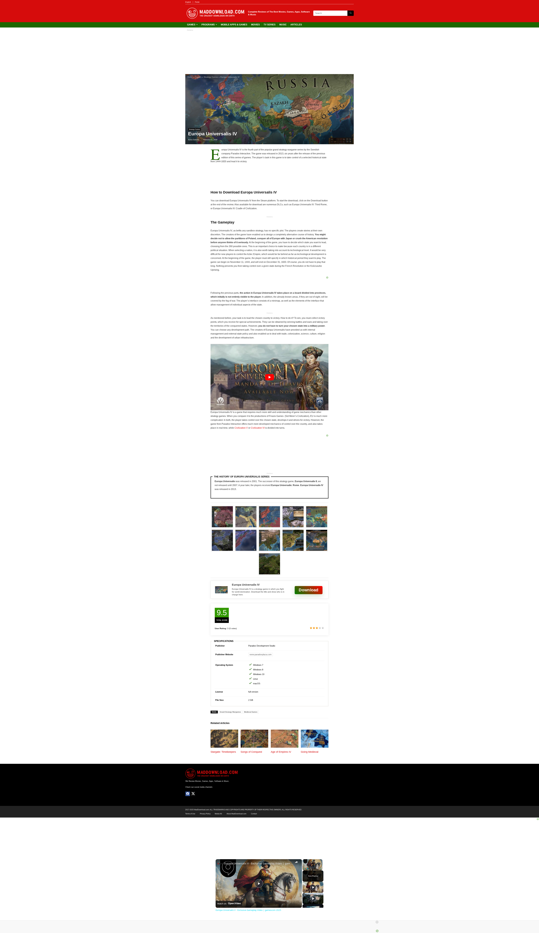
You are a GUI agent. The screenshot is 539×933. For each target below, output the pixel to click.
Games (191, 24)
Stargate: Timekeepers (223, 751)
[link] (220, 863)
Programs (208, 24)
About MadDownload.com (236, 814)
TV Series (270, 24)
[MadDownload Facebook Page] (187, 794)
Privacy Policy (205, 814)
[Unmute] (307, 868)
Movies (255, 24)
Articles (296, 24)
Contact (254, 814)
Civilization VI (258, 428)
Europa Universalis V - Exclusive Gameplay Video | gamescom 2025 (258, 863)
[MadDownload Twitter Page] (193, 794)
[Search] (350, 13)
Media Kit (218, 814)
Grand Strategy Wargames (230, 712)
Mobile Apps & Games (234, 24)
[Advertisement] (269, 50)
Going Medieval (309, 751)
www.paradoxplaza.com (261, 654)
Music (283, 24)
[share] (296, 862)
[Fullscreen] (320, 868)
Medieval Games (250, 712)
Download (308, 590)
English (188, 2)
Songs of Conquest (251, 751)
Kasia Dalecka (193, 140)
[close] (377, 922)
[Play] (304, 868)
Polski (197, 2)
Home (190, 77)
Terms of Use (190, 814)
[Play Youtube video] (269, 377)
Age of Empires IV (281, 751)
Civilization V (241, 428)
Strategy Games (211, 77)
